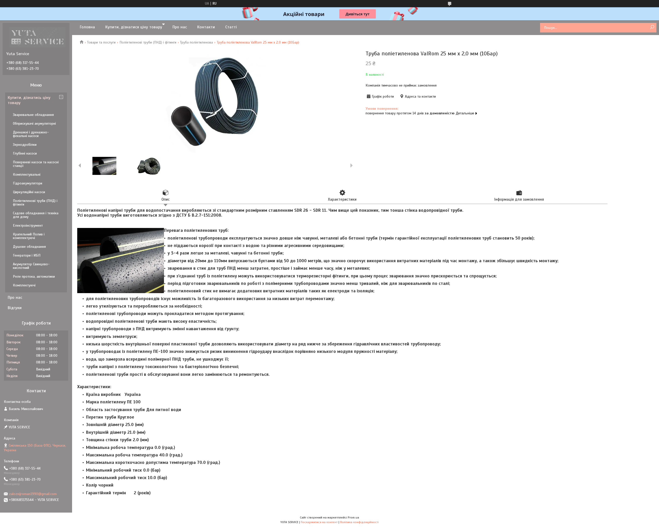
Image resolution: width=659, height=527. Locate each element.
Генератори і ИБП (26, 255)
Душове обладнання (29, 246)
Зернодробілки (25, 144)
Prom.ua (353, 517)
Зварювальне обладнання (33, 115)
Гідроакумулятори (27, 183)
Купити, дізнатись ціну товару (29, 100)
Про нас (179, 27)
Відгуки (15, 307)
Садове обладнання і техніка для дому (35, 215)
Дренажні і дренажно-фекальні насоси (31, 134)
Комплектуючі (24, 285)
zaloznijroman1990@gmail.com (33, 494)
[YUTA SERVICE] (37, 37)
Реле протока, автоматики (34, 276)
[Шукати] (651, 27)
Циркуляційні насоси (29, 192)
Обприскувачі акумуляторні (34, 123)
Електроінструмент (28, 225)
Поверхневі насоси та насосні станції (36, 164)
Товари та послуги (101, 42)
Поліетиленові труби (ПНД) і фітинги (147, 42)
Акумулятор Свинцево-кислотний (31, 266)
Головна (87, 27)
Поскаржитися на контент (319, 522)
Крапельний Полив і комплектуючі (29, 236)
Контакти (206, 27)
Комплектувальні (26, 174)
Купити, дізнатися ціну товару (133, 27)
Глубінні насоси (25, 153)
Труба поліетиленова (196, 42)
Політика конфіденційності (359, 522)
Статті (231, 27)
